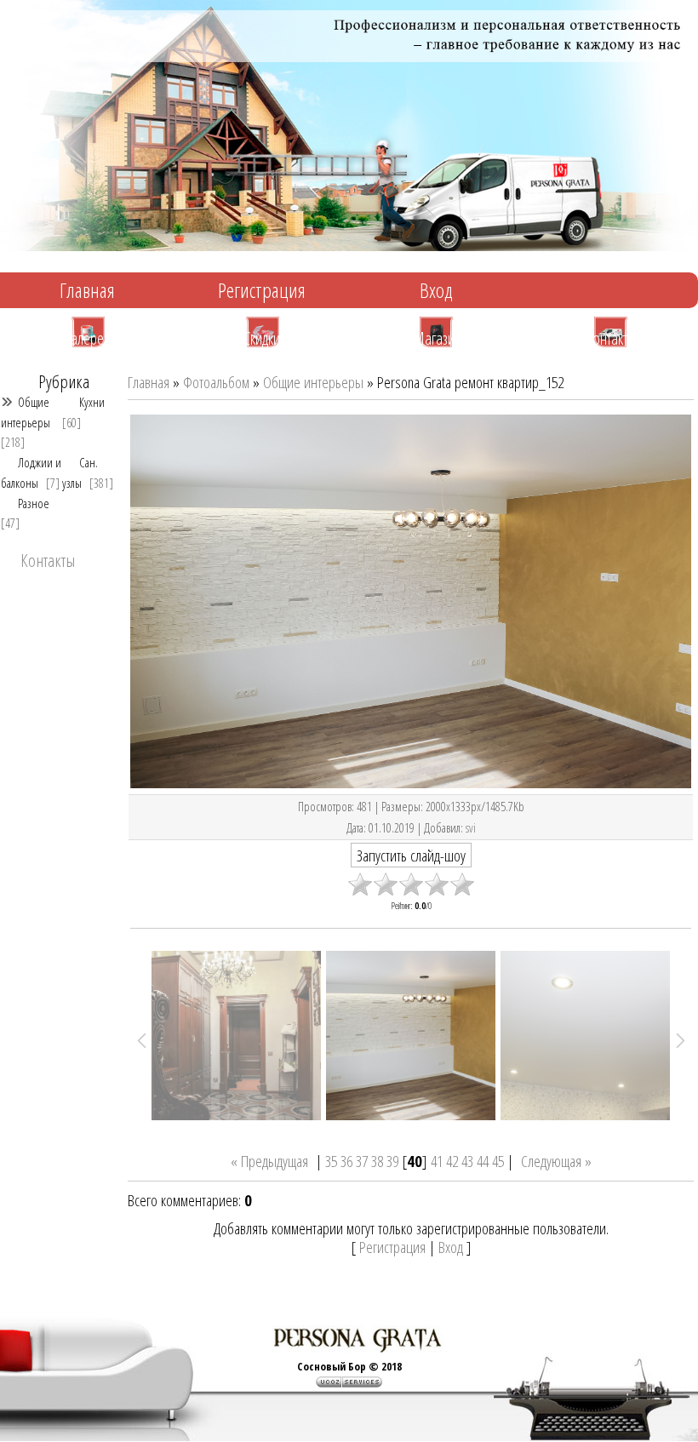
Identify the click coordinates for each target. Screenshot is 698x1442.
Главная (87, 290)
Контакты (611, 337)
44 (483, 1160)
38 (377, 1160)
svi (471, 827)
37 (362, 1160)
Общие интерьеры (25, 411)
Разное (33, 503)
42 (452, 1160)
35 (331, 1160)
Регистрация (262, 290)
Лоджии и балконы (31, 472)
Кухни (92, 401)
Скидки (261, 337)
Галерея (88, 337)
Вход (436, 290)
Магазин (436, 337)
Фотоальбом (216, 381)
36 (346, 1160)
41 (437, 1160)
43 (467, 1160)
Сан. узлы (80, 472)
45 (498, 1160)
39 (392, 1160)
